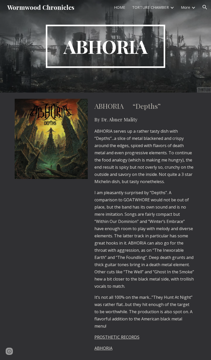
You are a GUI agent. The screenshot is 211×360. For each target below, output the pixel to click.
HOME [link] (119, 7)
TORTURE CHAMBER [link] (150, 7)
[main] (105, 46)
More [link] (185, 7)
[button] (205, 7)
